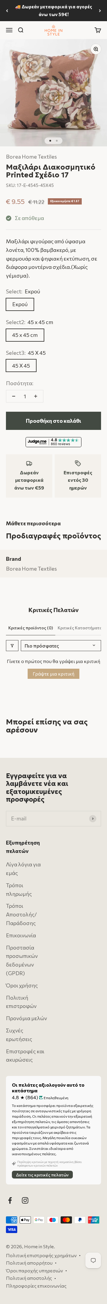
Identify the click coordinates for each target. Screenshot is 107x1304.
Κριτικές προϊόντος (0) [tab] (30, 627)
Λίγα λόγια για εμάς (23, 868)
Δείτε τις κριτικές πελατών (42, 1174)
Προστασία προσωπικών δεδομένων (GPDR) (22, 960)
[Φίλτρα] (12, 645)
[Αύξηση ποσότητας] (35, 396)
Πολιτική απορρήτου (29, 1263)
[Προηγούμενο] (7, 10)
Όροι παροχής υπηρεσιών (34, 1270)
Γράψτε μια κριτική (53, 673)
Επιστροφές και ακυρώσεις (25, 1055)
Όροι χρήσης (22, 985)
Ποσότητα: (19, 383)
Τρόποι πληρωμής (19, 889)
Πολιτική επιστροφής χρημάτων (41, 1255)
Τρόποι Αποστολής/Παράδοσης (21, 914)
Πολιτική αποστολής (29, 1278)
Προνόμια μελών (26, 1018)
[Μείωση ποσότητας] (13, 396)
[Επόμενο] (100, 10)
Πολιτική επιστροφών (21, 1001)
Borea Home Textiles (31, 156)
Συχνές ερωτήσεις (19, 1034)
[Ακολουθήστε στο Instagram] (25, 1200)
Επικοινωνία (21, 935)
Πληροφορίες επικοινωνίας (36, 1285)
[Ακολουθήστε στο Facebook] (10, 1200)
